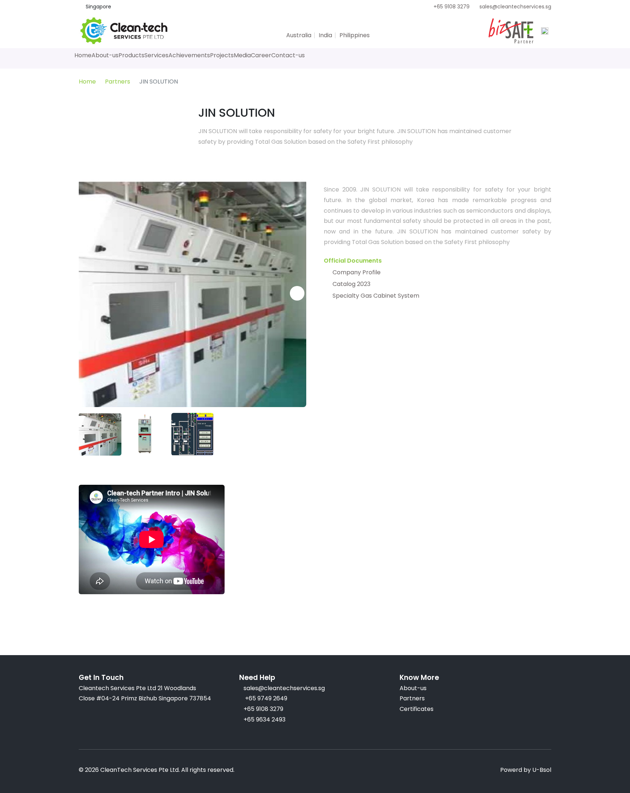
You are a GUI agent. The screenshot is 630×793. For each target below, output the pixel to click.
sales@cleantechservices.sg (515, 6)
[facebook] (298, 25)
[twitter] (285, 25)
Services (156, 55)
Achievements (189, 55)
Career (261, 55)
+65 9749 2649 (265, 698)
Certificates (416, 709)
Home (83, 55)
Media (242, 55)
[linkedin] (338, 25)
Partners (117, 81)
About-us (105, 55)
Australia (298, 35)
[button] (88, 293)
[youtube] (325, 25)
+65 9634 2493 (264, 719)
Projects (222, 55)
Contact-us (288, 55)
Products (131, 55)
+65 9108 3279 (451, 6)
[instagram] (312, 25)
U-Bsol (541, 770)
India (325, 35)
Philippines (354, 35)
